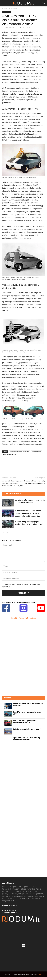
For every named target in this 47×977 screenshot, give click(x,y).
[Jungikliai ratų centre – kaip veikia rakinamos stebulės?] (8, 502)
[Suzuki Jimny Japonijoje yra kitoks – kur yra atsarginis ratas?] (8, 524)
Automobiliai (13, 8)
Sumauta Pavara (9, 913)
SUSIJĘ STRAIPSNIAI (13, 493)
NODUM (5, 28)
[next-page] (7, 532)
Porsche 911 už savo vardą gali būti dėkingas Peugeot (34, 482)
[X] (10, 467)
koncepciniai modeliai (9, 454)
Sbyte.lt (40, 974)
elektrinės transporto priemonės (19, 451)
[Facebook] (4, 467)
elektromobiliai (36, 451)
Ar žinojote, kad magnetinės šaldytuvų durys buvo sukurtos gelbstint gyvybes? (13, 483)
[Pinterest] (15, 467)
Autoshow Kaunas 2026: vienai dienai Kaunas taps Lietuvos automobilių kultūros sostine (28, 513)
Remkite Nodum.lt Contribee (23, 618)
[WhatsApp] (20, 467)
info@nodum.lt (8, 901)
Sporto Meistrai (9, 910)
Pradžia (4, 8)
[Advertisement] (19, 657)
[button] (4, 3)
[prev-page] (3, 532)
